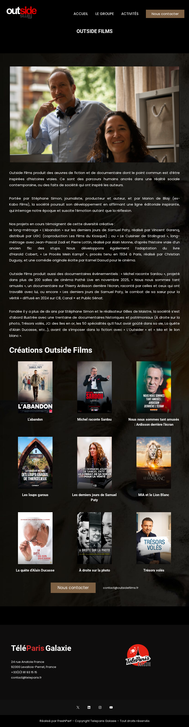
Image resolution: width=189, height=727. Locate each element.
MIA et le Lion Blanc (153, 495)
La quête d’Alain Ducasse (35, 570)
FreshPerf (64, 721)
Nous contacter (165, 13)
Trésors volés (153, 570)
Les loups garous (35, 495)
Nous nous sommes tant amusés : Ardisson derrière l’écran (153, 421)
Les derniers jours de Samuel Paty (94, 497)
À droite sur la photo (94, 570)
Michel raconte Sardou (94, 419)
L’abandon (35, 419)
